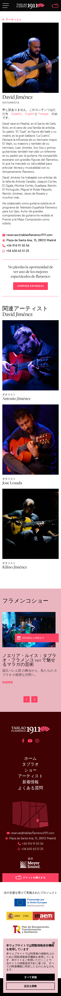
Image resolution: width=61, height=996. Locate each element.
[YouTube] (29, 741)
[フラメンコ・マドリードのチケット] (54, 6)
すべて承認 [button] (30, 977)
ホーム (30, 758)
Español (16, 114)
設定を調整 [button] (30, 986)
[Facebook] (23, 741)
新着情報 (30, 781)
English (30, 114)
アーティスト (30, 775)
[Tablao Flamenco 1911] (30, 6)
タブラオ (30, 764)
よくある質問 (30, 787)
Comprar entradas (30, 285)
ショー (30, 770)
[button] (26, 699)
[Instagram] (37, 741)
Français (43, 114)
